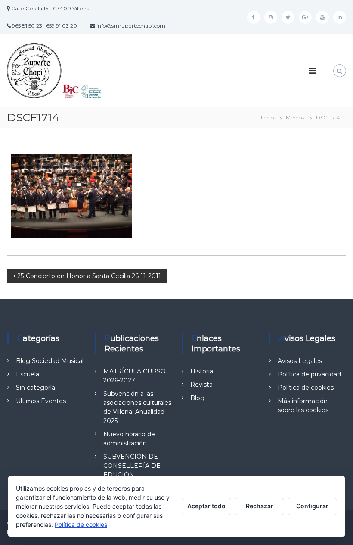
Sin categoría (35, 388)
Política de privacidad (309, 374)
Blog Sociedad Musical (50, 361)
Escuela (27, 374)
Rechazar (259, 506)
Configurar (312, 506)
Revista (201, 384)
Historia (201, 371)
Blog (197, 398)
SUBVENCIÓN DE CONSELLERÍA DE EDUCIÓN (132, 466)
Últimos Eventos (41, 401)
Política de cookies (306, 388)
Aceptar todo (206, 506)
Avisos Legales (300, 361)
